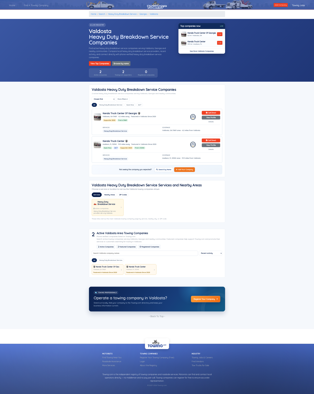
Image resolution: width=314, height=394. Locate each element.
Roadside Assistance (111, 361)
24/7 (139, 105)
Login (142, 361)
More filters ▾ (123, 99)
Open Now (130, 105)
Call (219, 34)
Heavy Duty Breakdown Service (110, 105)
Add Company (281, 5)
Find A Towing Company (36, 5)
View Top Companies (100, 63)
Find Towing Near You (112, 357)
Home (12, 5)
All (94, 105)
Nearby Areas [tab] (109, 195)
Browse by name (121, 63)
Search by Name (165, 169)
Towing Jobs (298, 5)
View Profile (211, 117)
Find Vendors (198, 361)
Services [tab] (96, 195)
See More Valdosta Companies (202, 51)
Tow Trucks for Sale (200, 365)
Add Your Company (185, 169)
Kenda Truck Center (196, 41)
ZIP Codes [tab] (123, 195)
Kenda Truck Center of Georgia (202, 33)
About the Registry (148, 365)
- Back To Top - (157, 316)
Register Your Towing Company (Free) (157, 357)
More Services (108, 365)
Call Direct (211, 113)
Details (211, 122)
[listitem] (100, 72)
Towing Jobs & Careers (202, 357)
